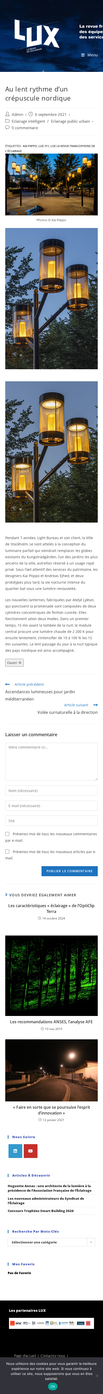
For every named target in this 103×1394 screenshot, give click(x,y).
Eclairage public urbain (70, 121)
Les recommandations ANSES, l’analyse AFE (51, 1022)
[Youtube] (31, 1151)
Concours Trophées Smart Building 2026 (41, 1211)
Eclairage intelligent (28, 121)
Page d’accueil (25, 1355)
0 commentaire (25, 127)
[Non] (96, 1375)
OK (52, 1386)
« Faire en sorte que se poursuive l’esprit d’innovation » (51, 1110)
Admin (17, 114)
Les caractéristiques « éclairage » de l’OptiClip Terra (51, 908)
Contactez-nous (52, 1355)
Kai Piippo (30, 146)
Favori (12, 662)
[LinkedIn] (15, 1151)
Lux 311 (43, 146)
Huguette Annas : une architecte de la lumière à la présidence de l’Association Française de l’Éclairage (50, 1188)
